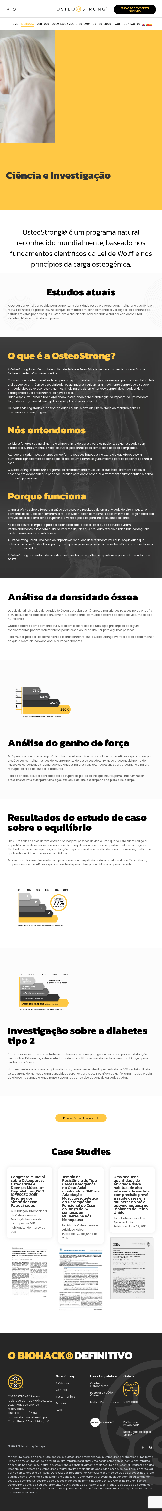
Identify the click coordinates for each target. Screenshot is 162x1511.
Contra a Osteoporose (99, 1384)
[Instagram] (14, 9)
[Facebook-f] (8, 9)
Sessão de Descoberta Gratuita (133, 1389)
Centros (43, 23)
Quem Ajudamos (63, 23)
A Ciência (27, 23)
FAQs (117, 23)
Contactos (132, 23)
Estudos (105, 23)
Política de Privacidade (131, 1423)
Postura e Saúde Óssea (101, 1394)
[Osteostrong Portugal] (81, 9)
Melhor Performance (104, 1402)
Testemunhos (86, 23)
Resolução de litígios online (137, 1433)
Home (14, 23)
